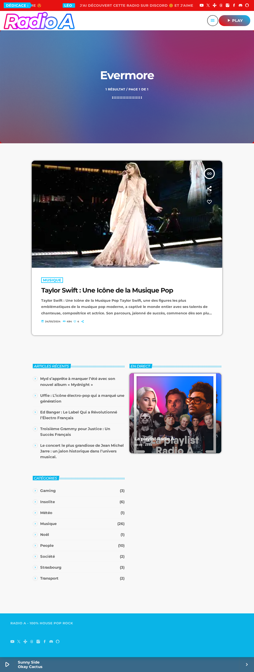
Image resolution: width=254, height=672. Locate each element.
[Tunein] (215, 5)
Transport (49, 578)
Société (47, 556)
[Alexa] (247, 5)
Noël (44, 534)
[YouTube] (202, 5)
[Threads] (221, 5)
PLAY (234, 20)
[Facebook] (234, 5)
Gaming (48, 490)
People (47, 545)
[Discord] (241, 5)
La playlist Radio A (154, 439)
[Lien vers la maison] (39, 20)
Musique (52, 280)
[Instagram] (228, 5)
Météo (46, 512)
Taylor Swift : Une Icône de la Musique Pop (107, 290)
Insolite (47, 501)
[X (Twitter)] (208, 5)
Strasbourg (51, 567)
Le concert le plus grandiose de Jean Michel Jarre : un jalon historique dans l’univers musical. (82, 451)
